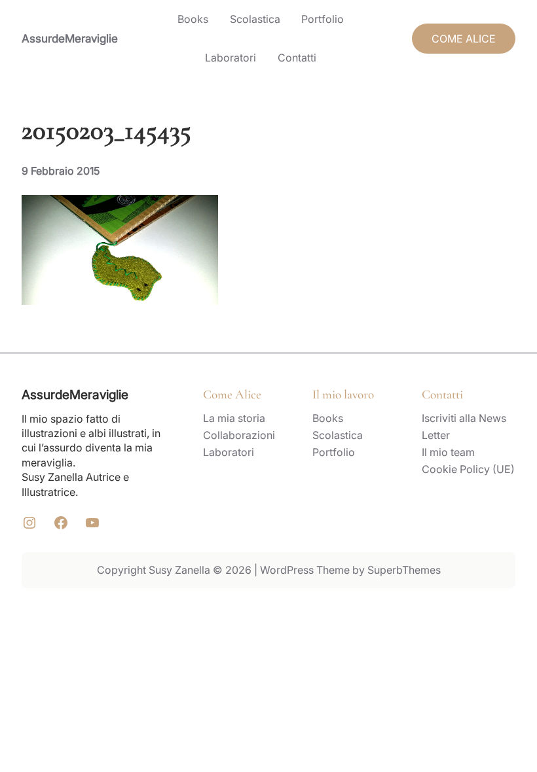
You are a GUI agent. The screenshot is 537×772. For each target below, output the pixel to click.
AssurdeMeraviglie (70, 38)
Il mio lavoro (343, 394)
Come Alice (232, 394)
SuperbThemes (404, 569)
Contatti (442, 394)
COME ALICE (464, 38)
